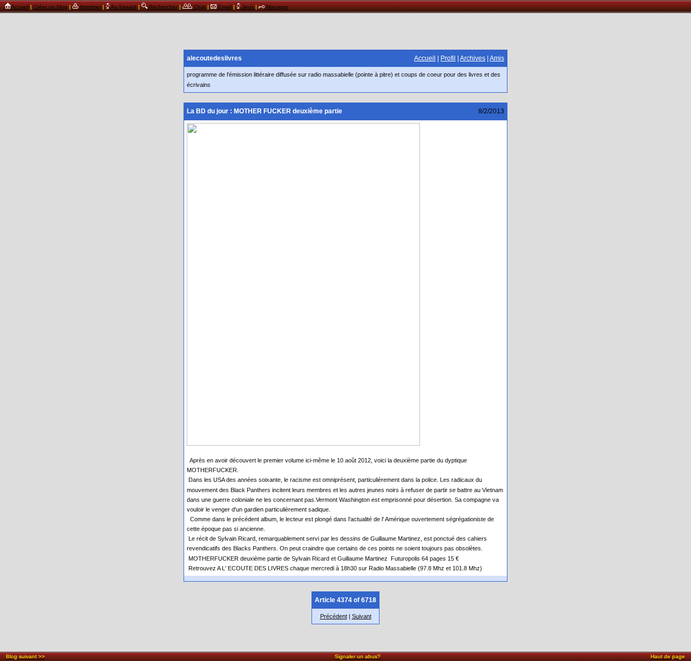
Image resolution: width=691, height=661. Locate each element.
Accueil (20, 7)
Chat (199, 7)
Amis (497, 58)
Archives (472, 58)
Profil (448, 58)
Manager (276, 7)
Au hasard (123, 7)
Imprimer (89, 7)
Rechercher (162, 7)
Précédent (333, 616)
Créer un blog (50, 7)
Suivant (361, 616)
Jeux (247, 7)
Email (224, 7)
